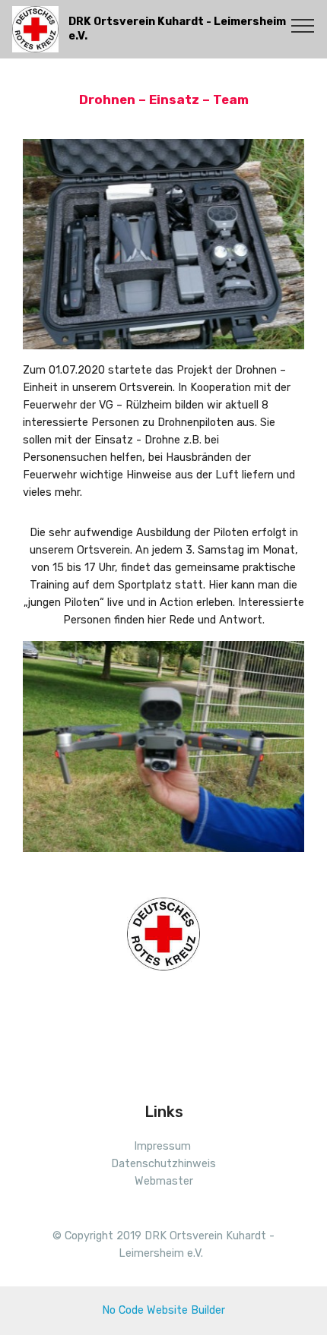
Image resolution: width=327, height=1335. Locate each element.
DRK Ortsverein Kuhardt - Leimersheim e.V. (177, 29)
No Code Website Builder (163, 1310)
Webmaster (164, 1181)
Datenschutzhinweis (163, 1163)
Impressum (162, 1146)
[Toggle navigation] (303, 25)
